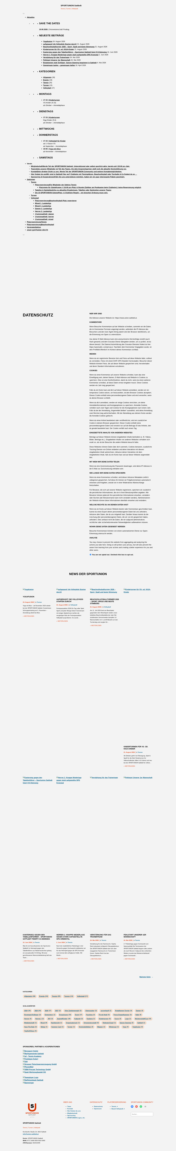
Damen (139, 1011)
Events (46, 80)
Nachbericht (56, 1023)
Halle (138, 1015)
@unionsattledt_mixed (44, 219)
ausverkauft (106, 1011)
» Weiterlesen (28, 616)
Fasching (90, 1015)
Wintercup (114, 1027)
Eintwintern (50, 1015)
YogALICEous (30, 1031)
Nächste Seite (146, 977)
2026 (48, 1011)
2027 (58, 1011)
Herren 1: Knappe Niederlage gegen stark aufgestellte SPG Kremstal (70, 55)
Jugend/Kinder (63, 1019)
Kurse (118, 1019)
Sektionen (31, 180)
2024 (27, 1011)
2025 (38, 1011)
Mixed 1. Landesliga (43, 203)
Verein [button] (29, 164)
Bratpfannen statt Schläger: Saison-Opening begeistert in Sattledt (70, 63)
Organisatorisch (73, 1023)
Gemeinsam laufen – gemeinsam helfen (59, 65)
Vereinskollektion (34, 227)
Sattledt (141, 1023)
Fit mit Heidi (104, 1015)
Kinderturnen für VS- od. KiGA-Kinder (58, 49)
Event (78, 1015)
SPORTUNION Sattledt (71, 5)
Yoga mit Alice (55, 149)
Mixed (44, 1023)
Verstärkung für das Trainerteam (56, 57)
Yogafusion (47, 41)
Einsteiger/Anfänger (32, 1015)
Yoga (126, 1027)
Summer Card (57, 1027)
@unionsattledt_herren (44, 217)
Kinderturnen (54, 100)
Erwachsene (65, 1015)
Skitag (44, 1027)
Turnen (46, 85)
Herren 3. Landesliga (43, 211)
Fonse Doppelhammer (123, 1015)
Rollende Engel (109, 1023)
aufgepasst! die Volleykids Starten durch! (60, 44)
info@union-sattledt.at (31, 1134)
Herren (27, 1019)
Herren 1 (39, 1019)
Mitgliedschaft (30, 1023)
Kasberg (91, 1019)
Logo (128, 1019)
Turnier (71, 1027)
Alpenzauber (91, 1011)
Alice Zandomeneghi (73, 1011)
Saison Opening (126, 1023)
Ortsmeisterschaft (91, 1023)
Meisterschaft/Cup (143, 1019)
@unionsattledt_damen (44, 214)
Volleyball (47, 88)
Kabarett (78, 1019)
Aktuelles (30, 17)
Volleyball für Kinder (57, 141)
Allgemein (47, 77)
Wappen (101, 1027)
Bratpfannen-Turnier (123, 1011)
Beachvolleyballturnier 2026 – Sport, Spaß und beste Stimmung (68, 47)
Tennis (45, 83)
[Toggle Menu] (23, 13)
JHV (50, 1019)
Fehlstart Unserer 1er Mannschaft (56, 60)
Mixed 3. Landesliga (43, 206)
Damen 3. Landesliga (43, 209)
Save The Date (30, 1027)
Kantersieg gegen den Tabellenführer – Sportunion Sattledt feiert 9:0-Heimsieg (75, 52)
